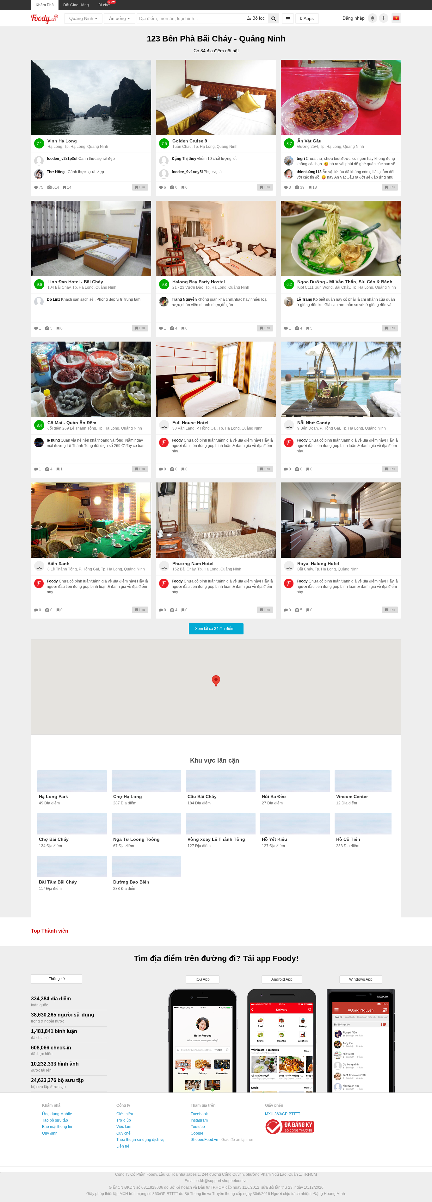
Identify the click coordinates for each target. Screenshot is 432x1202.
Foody (177, 440)
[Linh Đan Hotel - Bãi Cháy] (91, 238)
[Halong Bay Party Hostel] (216, 238)
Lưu (141, 187)
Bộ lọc (258, 18)
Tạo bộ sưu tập (55, 1120)
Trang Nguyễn (184, 299)
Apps (308, 18)
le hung (53, 440)
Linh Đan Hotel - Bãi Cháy (75, 281)
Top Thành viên (49, 931)
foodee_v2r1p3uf (62, 158)
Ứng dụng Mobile (57, 1114)
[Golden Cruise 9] (216, 97)
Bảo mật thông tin (57, 1126)
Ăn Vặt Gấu (309, 140)
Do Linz (53, 299)
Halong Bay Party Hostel (198, 281)
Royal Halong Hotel (318, 563)
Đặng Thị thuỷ (184, 158)
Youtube (198, 1126)
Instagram (199, 1120)
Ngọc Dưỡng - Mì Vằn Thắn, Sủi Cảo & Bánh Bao (347, 281)
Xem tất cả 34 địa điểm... (216, 628)
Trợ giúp (123, 1120)
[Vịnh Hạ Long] (91, 97)
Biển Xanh (58, 563)
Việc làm (123, 1126)
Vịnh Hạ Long (62, 140)
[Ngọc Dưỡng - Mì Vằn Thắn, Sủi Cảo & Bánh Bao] (341, 238)
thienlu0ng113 (309, 172)
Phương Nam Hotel (192, 563)
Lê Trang (304, 299)
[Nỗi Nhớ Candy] (341, 379)
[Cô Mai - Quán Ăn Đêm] (91, 379)
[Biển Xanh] (91, 520)
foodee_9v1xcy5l (187, 172)
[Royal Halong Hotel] (341, 520)
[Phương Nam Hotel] (216, 520)
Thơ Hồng (56, 172)
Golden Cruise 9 (189, 140)
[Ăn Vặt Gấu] (341, 97)
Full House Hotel (190, 422)
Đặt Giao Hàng (76, 5)
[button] (216, 681)
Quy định (50, 1133)
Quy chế (123, 1133)
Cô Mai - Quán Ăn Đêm (71, 422)
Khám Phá (45, 5)
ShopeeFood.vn (205, 1139)
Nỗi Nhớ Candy (313, 422)
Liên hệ (122, 1146)
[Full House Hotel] (216, 379)
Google (197, 1133)
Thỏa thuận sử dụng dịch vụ (140, 1139)
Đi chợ (104, 5)
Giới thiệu (124, 1114)
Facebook (199, 1114)
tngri (301, 158)
